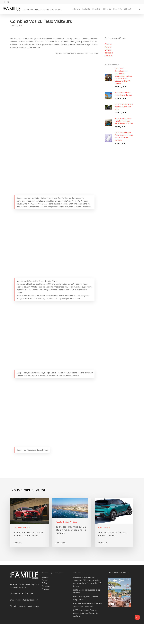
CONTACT (128, 9)
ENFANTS (96, 9)
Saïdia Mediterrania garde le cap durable (86, 591)
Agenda (59, 522)
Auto (20, 527)
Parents (108, 47)
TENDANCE (106, 9)
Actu (15, 527)
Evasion (66, 522)
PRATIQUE (117, 9)
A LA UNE (76, 9)
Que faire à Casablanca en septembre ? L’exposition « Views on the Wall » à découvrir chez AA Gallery (87, 581)
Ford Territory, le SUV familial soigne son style (85, 598)
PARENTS (86, 9)
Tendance (109, 53)
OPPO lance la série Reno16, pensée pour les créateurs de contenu (85, 613)
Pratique (108, 55)
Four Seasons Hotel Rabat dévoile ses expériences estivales (87, 604)
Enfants (108, 50)
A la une (108, 44)
